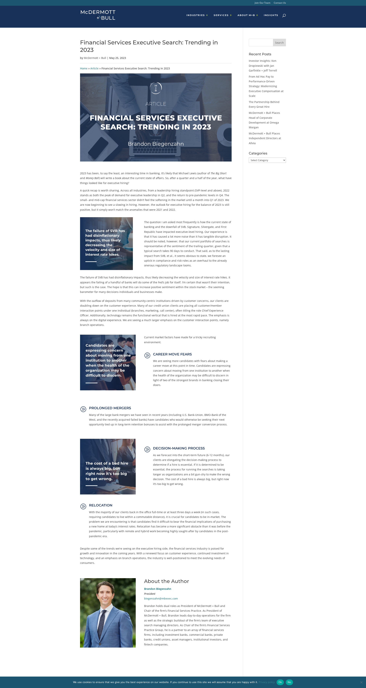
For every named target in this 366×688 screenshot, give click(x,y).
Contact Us (280, 3)
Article (94, 68)
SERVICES (221, 15)
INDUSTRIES (195, 15)
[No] (361, 682)
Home (83, 68)
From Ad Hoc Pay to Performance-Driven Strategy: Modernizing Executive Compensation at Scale (266, 86)
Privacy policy (267, 682)
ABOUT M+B (246, 15)
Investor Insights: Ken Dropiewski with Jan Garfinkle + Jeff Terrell (263, 65)
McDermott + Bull (95, 58)
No (289, 682)
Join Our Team (262, 3)
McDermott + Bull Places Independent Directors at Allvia (265, 138)
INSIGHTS (271, 15)
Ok (280, 682)
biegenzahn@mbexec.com (161, 598)
